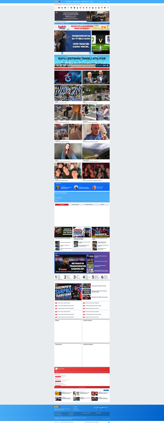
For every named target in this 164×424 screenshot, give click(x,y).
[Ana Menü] (109, 2)
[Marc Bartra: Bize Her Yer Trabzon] (90, 261)
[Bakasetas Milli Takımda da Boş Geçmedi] (90, 256)
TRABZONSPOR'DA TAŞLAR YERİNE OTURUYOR (66, 188)
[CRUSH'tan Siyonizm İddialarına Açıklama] (68, 171)
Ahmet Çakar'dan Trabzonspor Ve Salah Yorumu (69, 277)
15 (79, 52)
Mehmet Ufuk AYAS (100, 186)
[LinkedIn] (100, 407)
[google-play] (102, 409)
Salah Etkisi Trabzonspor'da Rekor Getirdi (97, 277)
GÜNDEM (91, 1)
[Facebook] (94, 407)
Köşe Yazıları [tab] (58, 183)
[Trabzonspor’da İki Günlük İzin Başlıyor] (86, 285)
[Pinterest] (97, 407)
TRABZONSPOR (68, 1)
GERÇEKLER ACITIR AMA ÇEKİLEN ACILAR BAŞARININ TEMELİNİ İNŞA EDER (84, 188)
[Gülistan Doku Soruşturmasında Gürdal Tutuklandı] (68, 151)
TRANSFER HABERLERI (85, 1)
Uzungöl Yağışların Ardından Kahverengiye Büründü (91, 161)
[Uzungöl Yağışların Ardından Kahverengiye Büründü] (96, 151)
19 (86, 52)
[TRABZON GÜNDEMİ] (108, 320)
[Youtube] (102, 407)
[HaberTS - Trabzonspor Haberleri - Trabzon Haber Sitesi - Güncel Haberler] (57, 1)
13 (76, 52)
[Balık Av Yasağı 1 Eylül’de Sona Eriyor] (68, 93)
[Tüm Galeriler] (108, 282)
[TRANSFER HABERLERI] (108, 344)
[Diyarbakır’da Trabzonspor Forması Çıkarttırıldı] (96, 112)
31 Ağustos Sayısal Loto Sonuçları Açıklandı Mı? (66, 308)
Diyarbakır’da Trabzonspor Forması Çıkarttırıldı (90, 122)
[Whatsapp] (105, 407)
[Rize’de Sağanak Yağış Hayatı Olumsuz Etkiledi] (96, 93)
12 (74, 52)
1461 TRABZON (56, 418)
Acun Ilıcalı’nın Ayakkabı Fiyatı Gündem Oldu (71, 4)
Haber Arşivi (71, 414)
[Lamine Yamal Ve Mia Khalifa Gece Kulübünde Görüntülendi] (96, 171)
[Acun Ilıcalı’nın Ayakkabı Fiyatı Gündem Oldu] (68, 112)
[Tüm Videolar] (108, 253)
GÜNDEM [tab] (102, 204)
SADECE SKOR (100, 187)
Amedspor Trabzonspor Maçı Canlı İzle (92, 308)
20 (88, 52)
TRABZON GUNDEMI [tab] (75, 204)
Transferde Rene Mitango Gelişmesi (88, 278)
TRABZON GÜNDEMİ (86, 160)
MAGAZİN (56, 121)
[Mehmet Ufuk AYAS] (94, 187)
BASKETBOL (69, 418)
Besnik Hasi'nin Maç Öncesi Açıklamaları (92, 311)
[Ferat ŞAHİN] (58, 187)
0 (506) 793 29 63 (58, 376)
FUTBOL (84, 179)
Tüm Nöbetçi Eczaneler (82, 387)
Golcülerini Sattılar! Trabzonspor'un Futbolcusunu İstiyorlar (60, 278)
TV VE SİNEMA (65, 418)
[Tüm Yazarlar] (108, 183)
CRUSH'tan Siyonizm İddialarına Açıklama (61, 180)
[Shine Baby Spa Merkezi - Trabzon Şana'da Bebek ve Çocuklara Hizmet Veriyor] (90, 270)
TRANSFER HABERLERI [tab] (89, 204)
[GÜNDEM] (80, 320)
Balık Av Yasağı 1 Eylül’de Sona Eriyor (64, 311)
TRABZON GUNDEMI (76, 1)
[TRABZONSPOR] (80, 344)
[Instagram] (99, 407)
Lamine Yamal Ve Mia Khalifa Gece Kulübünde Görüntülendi (92, 180)
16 (81, 52)
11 (72, 52)
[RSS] (107, 407)
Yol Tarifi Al (63, 376)
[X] (96, 407)
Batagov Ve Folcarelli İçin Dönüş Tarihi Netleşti (106, 277)
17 (83, 52)
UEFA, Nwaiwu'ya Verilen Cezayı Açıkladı (78, 277)
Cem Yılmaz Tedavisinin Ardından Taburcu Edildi (90, 141)
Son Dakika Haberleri (59, 414)
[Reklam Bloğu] (82, 16)
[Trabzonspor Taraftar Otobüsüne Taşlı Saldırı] (68, 132)
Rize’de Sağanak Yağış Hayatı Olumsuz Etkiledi (93, 305)
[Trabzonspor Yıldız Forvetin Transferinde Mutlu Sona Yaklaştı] (86, 291)
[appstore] (98, 409)
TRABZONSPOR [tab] (61, 204)
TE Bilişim (108, 418)
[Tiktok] (104, 407)
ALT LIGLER (61, 418)
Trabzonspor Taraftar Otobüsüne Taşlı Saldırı (62, 141)
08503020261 (76, 408)
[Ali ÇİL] (76, 187)
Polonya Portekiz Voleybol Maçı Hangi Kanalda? (66, 305)
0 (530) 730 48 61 (58, 381)
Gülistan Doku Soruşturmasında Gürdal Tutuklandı (62, 161)
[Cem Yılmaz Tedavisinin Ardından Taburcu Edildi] (96, 132)
